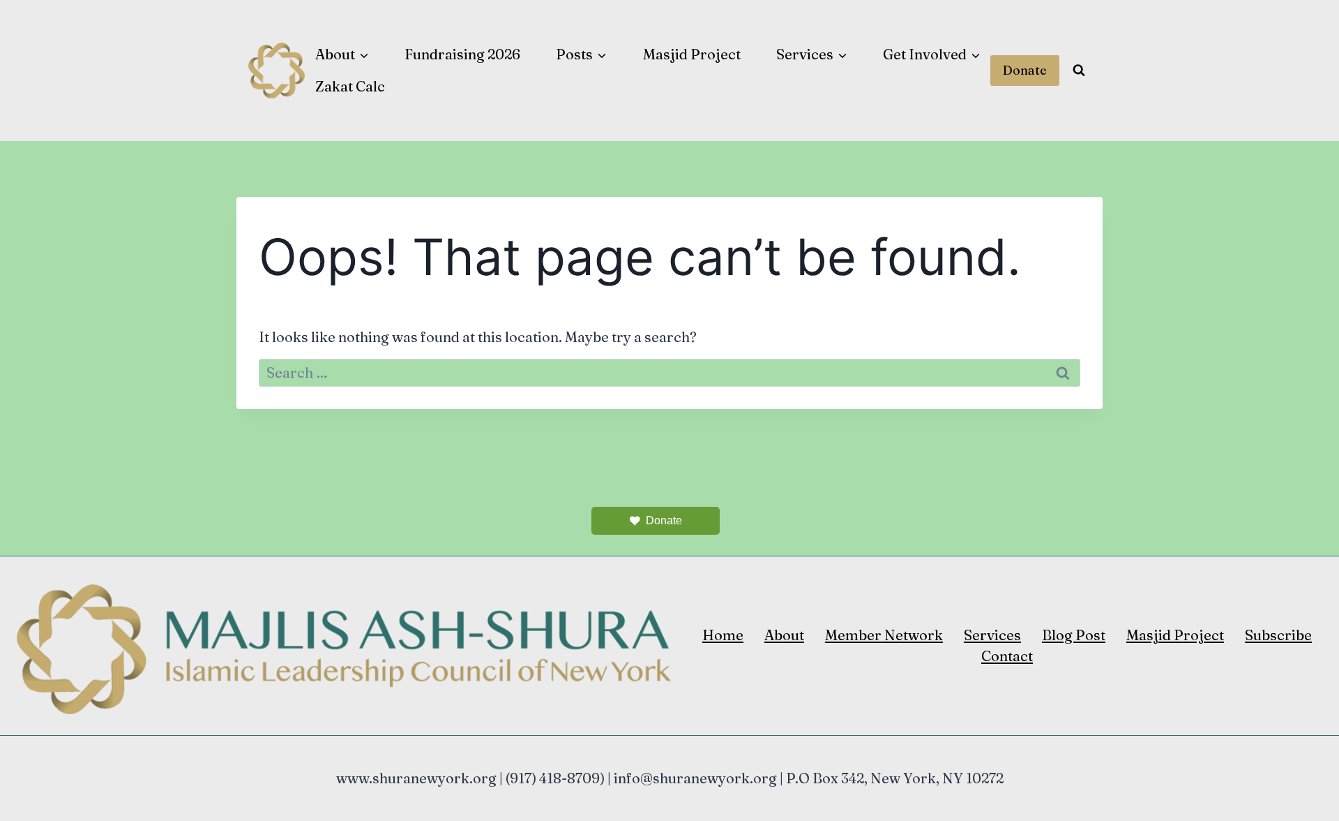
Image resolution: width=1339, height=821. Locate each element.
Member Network (884, 635)
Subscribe (1278, 635)
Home (722, 635)
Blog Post (1073, 635)
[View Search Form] (1078, 70)
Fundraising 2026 (462, 54)
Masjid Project (692, 54)
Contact (1007, 656)
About (784, 635)
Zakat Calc (350, 86)
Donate (1025, 70)
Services (992, 635)
